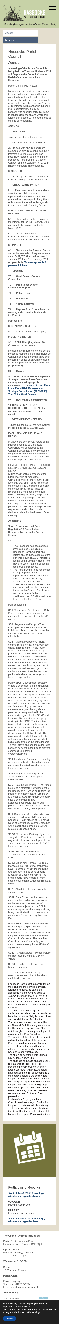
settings (36, 1312)
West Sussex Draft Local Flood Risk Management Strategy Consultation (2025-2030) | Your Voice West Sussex (29, 390)
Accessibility (10, 1292)
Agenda (9, 32)
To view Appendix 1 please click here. (27, 264)
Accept (9, 1318)
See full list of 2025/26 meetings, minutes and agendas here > (26, 1195)
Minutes (9, 40)
